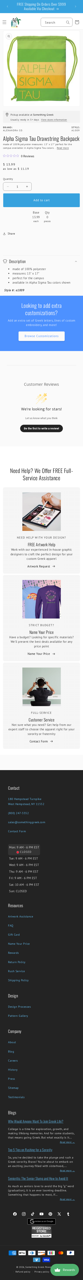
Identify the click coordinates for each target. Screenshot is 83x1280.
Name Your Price (41, 632)
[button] (4, 22)
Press (11, 1079)
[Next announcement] (75, 6)
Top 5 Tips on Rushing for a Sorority (30, 1149)
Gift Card (14, 934)
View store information (54, 119)
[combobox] (56, 22)
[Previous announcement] (7, 6)
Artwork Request (38, 566)
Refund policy (23, 1271)
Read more (63, 147)
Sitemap (13, 1088)
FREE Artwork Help (41, 544)
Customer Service (41, 720)
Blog (11, 1051)
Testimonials (16, 1097)
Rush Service (16, 971)
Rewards (13, 953)
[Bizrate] (77, 1277)
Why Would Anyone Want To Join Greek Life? (35, 1121)
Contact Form (39, 741)
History (13, 1069)
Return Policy (17, 962)
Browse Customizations (42, 336)
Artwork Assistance (20, 916)
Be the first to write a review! (41, 428)
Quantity (8, 179)
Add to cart (41, 200)
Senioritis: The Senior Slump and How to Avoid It (38, 1178)
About (12, 1042)
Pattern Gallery (18, 1016)
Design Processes (19, 1006)
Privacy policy (41, 1271)
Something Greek (34, 1267)
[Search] (67, 22)
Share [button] (11, 233)
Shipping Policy (18, 980)
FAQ (10, 925)
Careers (13, 1060)
